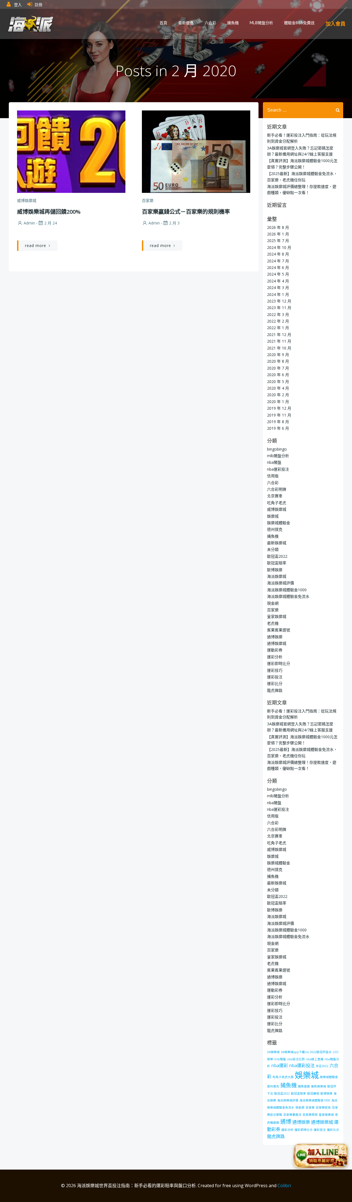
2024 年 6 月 (278, 267)
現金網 (273, 603)
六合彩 (210, 23)
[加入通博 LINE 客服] (321, 1156)
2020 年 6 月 (278, 374)
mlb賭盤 (280, 1059)
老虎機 (273, 623)
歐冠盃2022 (277, 556)
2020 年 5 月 (278, 381)
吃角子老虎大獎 (283, 1077)
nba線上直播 (314, 1059)
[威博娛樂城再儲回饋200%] (71, 151)
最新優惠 (186, 23)
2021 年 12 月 (279, 334)
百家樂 (147, 200)
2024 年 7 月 (278, 260)
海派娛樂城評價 (280, 582)
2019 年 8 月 (278, 421)
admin (29, 223)
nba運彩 (279, 1065)
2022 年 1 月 (278, 327)
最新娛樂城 (276, 542)
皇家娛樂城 (276, 616)
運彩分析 (274, 656)
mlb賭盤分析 (261, 23)
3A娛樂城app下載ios (295, 1052)
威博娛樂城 (26, 200)
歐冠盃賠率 (276, 562)
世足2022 (322, 1066)
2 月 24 (50, 223)
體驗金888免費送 (299, 23)
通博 (285, 1121)
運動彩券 (274, 650)
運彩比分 (274, 683)
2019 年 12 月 (279, 408)
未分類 (273, 549)
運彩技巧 (274, 670)
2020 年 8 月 (278, 361)
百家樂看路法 (292, 1115)
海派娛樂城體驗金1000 (287, 589)
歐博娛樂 (274, 569)
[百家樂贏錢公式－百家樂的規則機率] (196, 151)
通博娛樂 (274, 636)
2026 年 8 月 (278, 227)
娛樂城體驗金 (278, 522)
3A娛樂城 (273, 1052)
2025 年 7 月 (278, 240)
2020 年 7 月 (278, 368)
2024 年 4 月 (278, 281)
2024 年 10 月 (279, 247)
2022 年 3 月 (278, 314)
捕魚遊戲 (304, 1086)
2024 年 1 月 (278, 294)
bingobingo (277, 449)
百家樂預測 (310, 1115)
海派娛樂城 (276, 576)
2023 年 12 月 (279, 301)
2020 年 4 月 (278, 388)
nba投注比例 (296, 1059)
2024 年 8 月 (278, 254)
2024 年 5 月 (278, 274)
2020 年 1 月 (278, 401)
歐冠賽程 (313, 1093)
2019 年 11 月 (279, 415)
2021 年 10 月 (279, 348)
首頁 (163, 23)
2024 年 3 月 (278, 287)
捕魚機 (233, 23)
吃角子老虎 (276, 502)
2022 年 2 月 (278, 321)
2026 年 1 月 (278, 234)
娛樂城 (273, 516)
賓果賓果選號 (278, 629)
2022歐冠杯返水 (321, 1052)
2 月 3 (174, 223)
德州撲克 (274, 529)
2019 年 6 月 (278, 428)
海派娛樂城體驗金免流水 (288, 596)
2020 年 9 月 (278, 354)
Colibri (284, 1185)
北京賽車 (274, 495)
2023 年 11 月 (279, 307)
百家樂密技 (323, 1107)
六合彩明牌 (276, 489)
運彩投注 (274, 676)
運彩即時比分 (278, 663)
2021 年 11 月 (279, 341)
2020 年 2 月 (278, 394)
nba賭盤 (274, 462)
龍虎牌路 (274, 690)
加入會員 (335, 24)
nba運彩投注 (278, 469)
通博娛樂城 (276, 643)
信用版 (273, 475)
